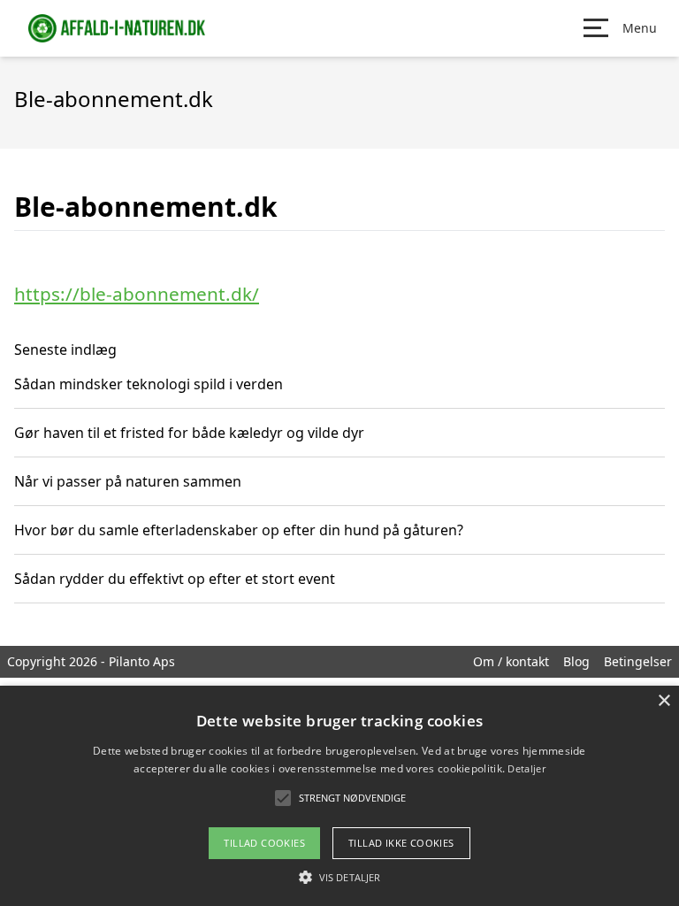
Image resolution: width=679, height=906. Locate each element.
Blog (576, 661)
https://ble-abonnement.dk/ (136, 293)
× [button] (663, 701)
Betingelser (638, 661)
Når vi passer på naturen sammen (127, 481)
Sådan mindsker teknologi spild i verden (148, 384)
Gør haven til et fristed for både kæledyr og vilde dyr (189, 432)
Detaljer (526, 768)
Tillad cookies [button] (264, 842)
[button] (339, 877)
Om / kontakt (511, 661)
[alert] (339, 796)
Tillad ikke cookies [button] (401, 842)
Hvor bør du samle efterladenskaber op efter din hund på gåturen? (238, 530)
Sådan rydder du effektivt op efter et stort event (174, 578)
